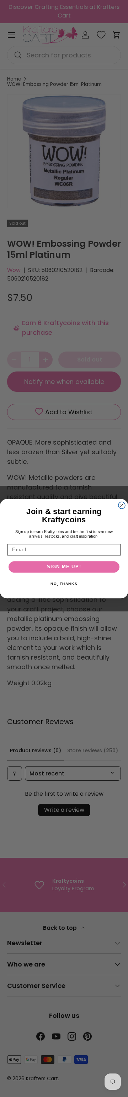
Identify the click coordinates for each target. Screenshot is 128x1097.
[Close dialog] (121, 505)
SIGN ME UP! (64, 566)
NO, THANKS (64, 584)
